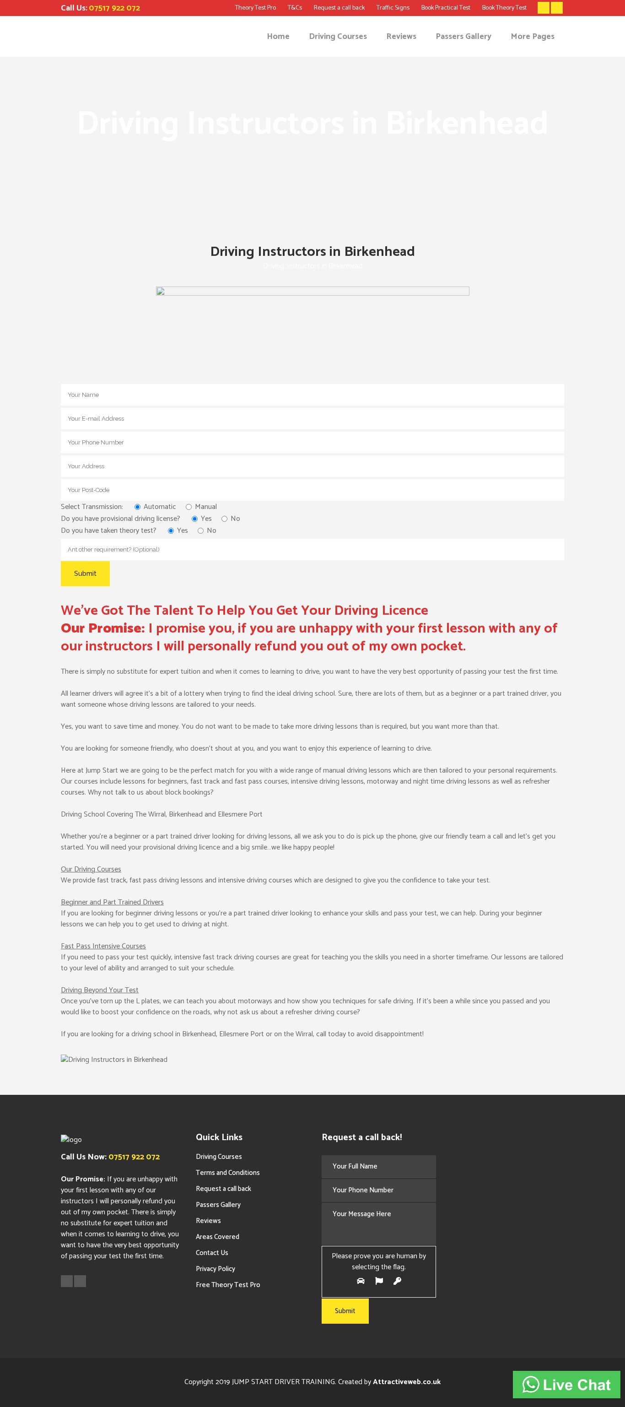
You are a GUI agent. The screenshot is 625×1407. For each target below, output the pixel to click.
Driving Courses (219, 1157)
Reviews (208, 1221)
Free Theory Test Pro (228, 1285)
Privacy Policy (215, 1269)
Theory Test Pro (255, 8)
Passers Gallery (218, 1205)
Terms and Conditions (228, 1173)
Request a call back (339, 8)
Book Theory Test (504, 8)
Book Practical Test (445, 8)
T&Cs (295, 8)
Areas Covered (217, 1237)
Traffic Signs (393, 8)
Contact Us (212, 1253)
